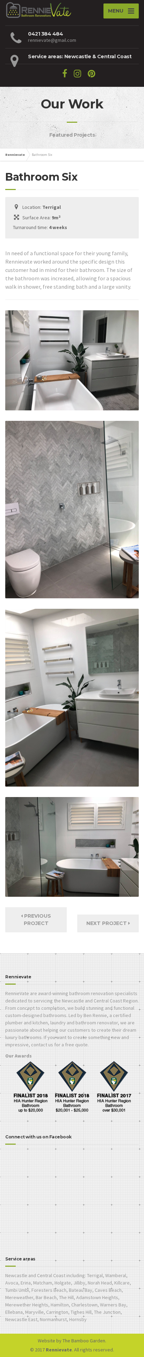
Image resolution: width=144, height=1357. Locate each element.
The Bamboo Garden (84, 1340)
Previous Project (37, 919)
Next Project (107, 923)
